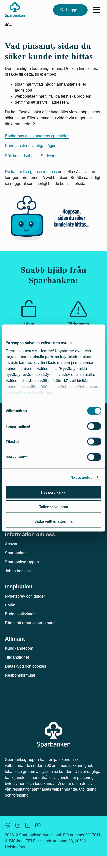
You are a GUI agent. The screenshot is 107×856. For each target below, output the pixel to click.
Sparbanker (15, 553)
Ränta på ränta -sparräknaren (31, 623)
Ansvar (11, 544)
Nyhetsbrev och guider (25, 596)
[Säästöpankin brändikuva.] (8, 825)
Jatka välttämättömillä (53, 521)
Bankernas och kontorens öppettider (37, 136)
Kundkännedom (19, 648)
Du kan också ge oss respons (31, 172)
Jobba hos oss (18, 571)
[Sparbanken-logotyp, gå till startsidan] (15, 10)
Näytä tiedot (81, 477)
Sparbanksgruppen (22, 562)
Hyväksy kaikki (53, 492)
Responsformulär (20, 675)
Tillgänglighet (17, 657)
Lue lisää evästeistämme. (29, 392)
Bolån (10, 605)
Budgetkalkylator (20, 614)
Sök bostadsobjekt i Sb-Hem (30, 156)
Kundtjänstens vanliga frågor (30, 146)
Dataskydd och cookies (25, 666)
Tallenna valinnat (53, 506)
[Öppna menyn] (96, 10)
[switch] (94, 426)
